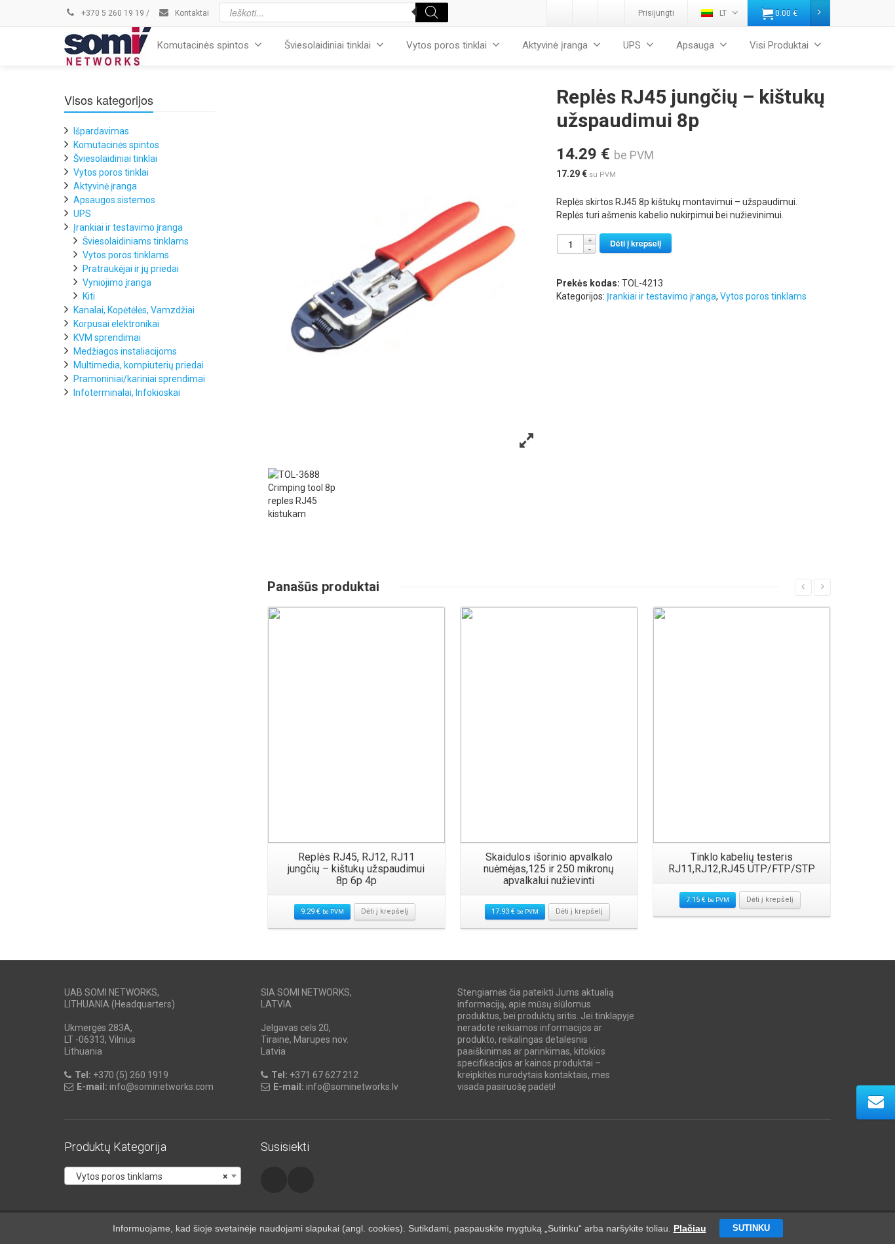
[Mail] (586, 13)
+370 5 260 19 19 (111, 13)
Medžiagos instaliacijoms (125, 351)
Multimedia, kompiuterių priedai (138, 365)
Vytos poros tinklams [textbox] (148, 1176)
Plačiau (690, 1228)
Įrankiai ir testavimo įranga (661, 296)
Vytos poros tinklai (446, 45)
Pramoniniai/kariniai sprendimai (139, 379)
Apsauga (695, 45)
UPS (632, 45)
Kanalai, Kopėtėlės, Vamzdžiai (134, 310)
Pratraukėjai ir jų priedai (131, 268)
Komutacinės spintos (203, 45)
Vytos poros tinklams (763, 296)
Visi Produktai (779, 45)
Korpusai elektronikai (116, 324)
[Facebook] (611, 13)
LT (723, 13)
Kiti (89, 296)
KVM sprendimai (107, 337)
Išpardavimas (101, 131)
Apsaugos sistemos (114, 200)
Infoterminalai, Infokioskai (126, 392)
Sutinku (751, 1228)
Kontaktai (191, 13)
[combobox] (152, 1176)
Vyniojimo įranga (117, 282)
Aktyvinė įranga (555, 45)
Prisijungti (656, 13)
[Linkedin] (560, 13)
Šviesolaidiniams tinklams (136, 241)
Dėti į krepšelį (635, 243)
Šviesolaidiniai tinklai (327, 45)
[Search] (431, 12)
